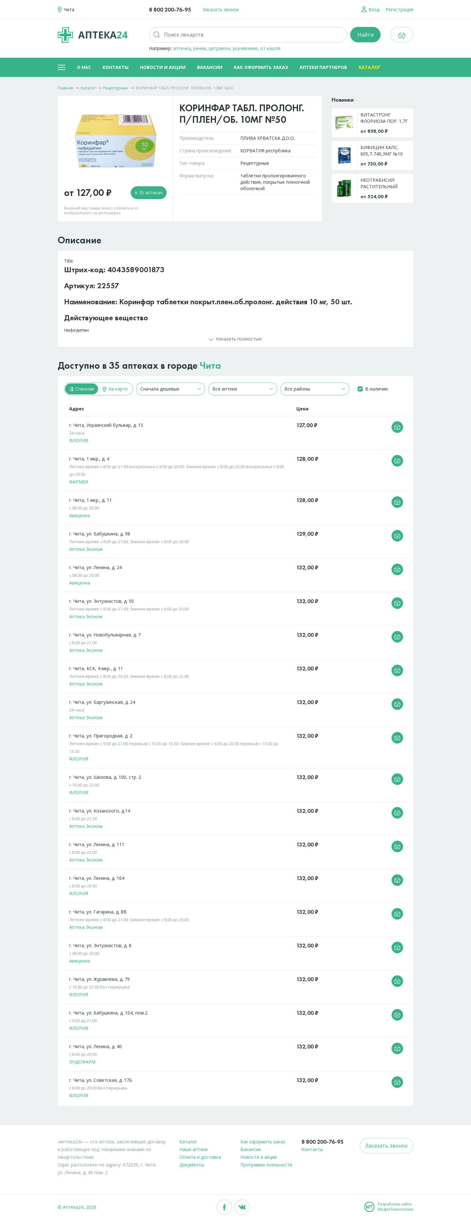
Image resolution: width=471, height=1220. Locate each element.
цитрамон (219, 48)
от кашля (270, 48)
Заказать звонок (220, 9)
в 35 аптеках (148, 192)
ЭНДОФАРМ (82, 1062)
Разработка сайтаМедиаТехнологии (395, 1207)
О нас (84, 67)
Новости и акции (163, 67)
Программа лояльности (266, 1165)
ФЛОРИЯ (78, 440)
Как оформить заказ (261, 67)
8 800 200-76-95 (170, 9)
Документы (191, 1165)
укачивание (245, 48)
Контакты (115, 67)
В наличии (376, 389)
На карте (117, 389)
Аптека (103, 34)
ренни (199, 48)
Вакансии (209, 67)
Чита (210, 365)
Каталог (370, 67)
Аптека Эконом (86, 549)
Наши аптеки (193, 1149)
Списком (84, 389)
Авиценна (79, 515)
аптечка (182, 48)
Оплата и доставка (200, 1157)
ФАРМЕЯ (78, 482)
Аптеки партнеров (323, 67)
